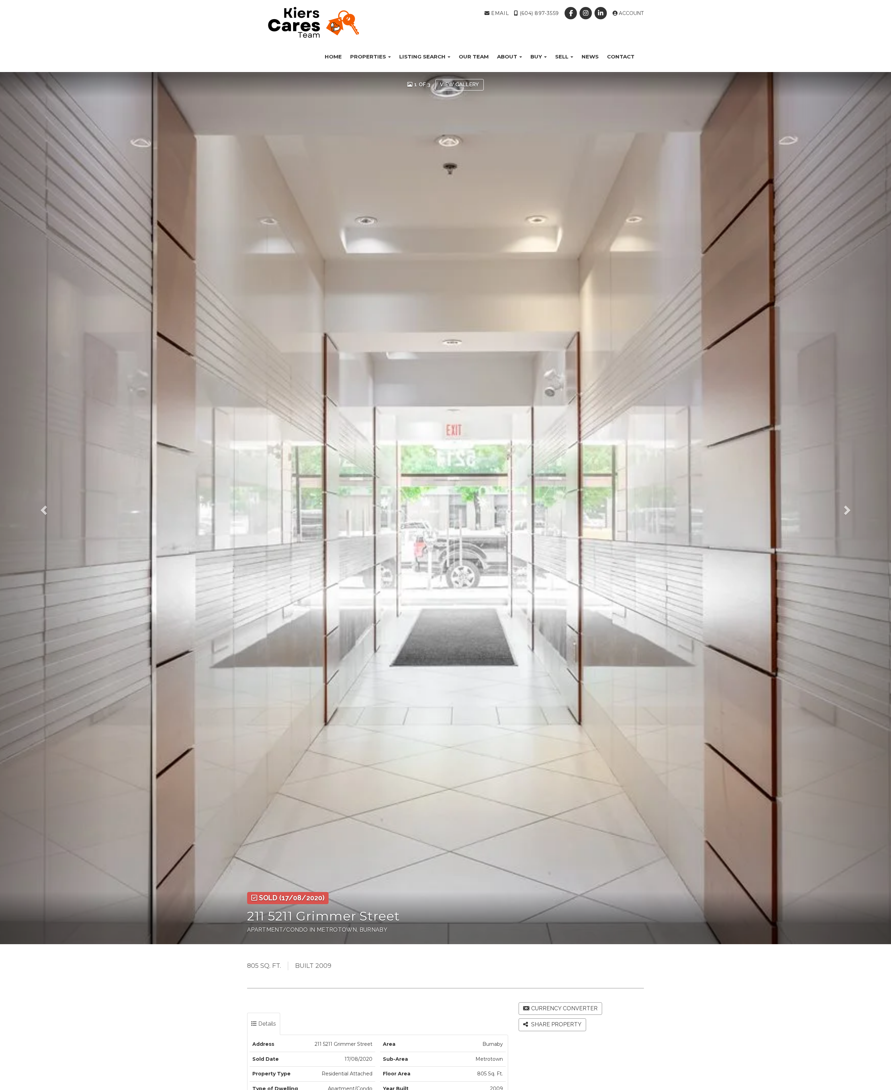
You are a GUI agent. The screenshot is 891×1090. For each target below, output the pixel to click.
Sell (562, 56)
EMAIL (499, 13)
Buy (536, 56)
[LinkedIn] (601, 13)
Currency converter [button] (564, 1008)
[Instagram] (586, 13)
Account (630, 13)
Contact (620, 56)
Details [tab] (266, 1023)
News (590, 56)
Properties (368, 56)
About (508, 56)
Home (333, 56)
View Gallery (459, 84)
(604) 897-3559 (538, 13)
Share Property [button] (556, 1024)
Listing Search (423, 56)
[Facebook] (571, 13)
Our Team (474, 56)
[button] (53, 508)
